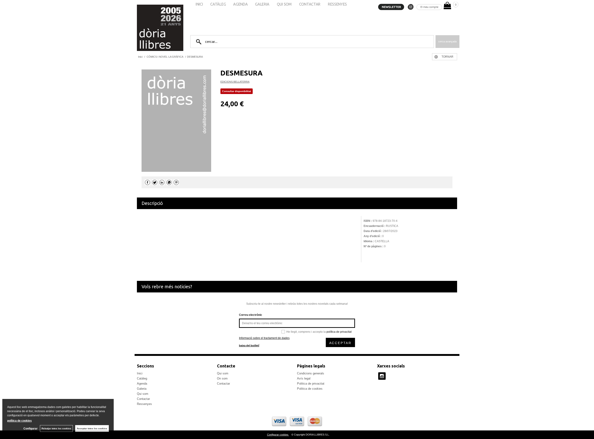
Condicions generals (310, 373)
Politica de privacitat (310, 383)
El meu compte (429, 7)
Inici (139, 373)
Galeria (141, 388)
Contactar (143, 399)
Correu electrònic (250, 315)
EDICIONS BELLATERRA (234, 81)
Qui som (142, 393)
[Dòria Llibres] (146, 28)
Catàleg (142, 378)
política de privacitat (339, 331)
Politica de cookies (310, 388)
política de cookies (19, 420)
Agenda (142, 383)
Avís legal (303, 378)
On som (222, 378)
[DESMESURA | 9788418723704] (176, 120)
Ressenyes (144, 404)
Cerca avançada (447, 41)
